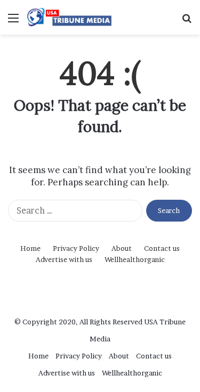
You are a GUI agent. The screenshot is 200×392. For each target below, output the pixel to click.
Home (30, 248)
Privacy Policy (76, 248)
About (121, 248)
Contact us (162, 248)
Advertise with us (64, 259)
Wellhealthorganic (135, 259)
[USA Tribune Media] (69, 17)
